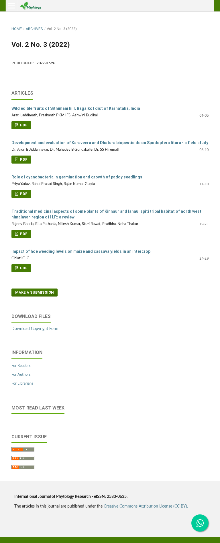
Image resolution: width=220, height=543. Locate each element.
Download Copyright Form (34, 329)
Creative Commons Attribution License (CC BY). (146, 506)
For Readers (21, 366)
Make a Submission (34, 292)
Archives (34, 29)
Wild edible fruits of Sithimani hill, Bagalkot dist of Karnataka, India (75, 108)
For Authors (21, 375)
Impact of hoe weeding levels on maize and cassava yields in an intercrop (80, 251)
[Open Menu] (11, 5)
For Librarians (22, 383)
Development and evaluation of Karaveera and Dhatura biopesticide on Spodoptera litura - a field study (109, 142)
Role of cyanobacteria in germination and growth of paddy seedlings (76, 177)
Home (16, 29)
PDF (23, 125)
